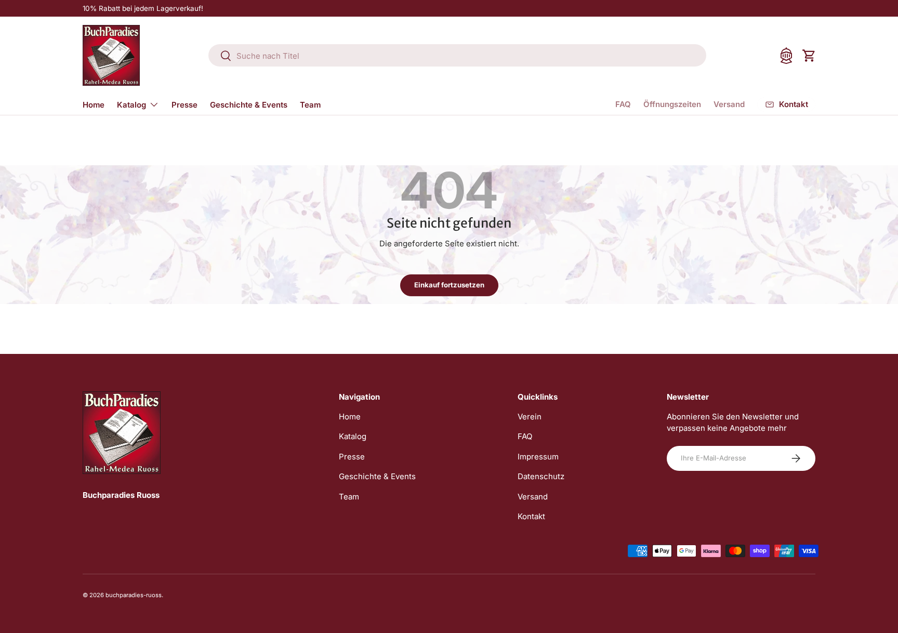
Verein (530, 416)
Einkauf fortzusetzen (449, 285)
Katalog (131, 105)
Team (310, 105)
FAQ (623, 104)
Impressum (538, 456)
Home (93, 105)
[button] (809, 55)
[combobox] (457, 56)
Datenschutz (541, 476)
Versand (729, 104)
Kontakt (531, 516)
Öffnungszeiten (672, 104)
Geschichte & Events (248, 105)
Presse (184, 105)
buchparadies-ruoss (133, 595)
